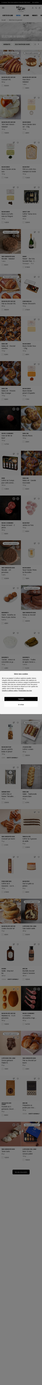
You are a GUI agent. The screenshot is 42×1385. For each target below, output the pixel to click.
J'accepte (21, 699)
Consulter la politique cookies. (10, 690)
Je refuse (21, 704)
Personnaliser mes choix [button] (25, 690)
